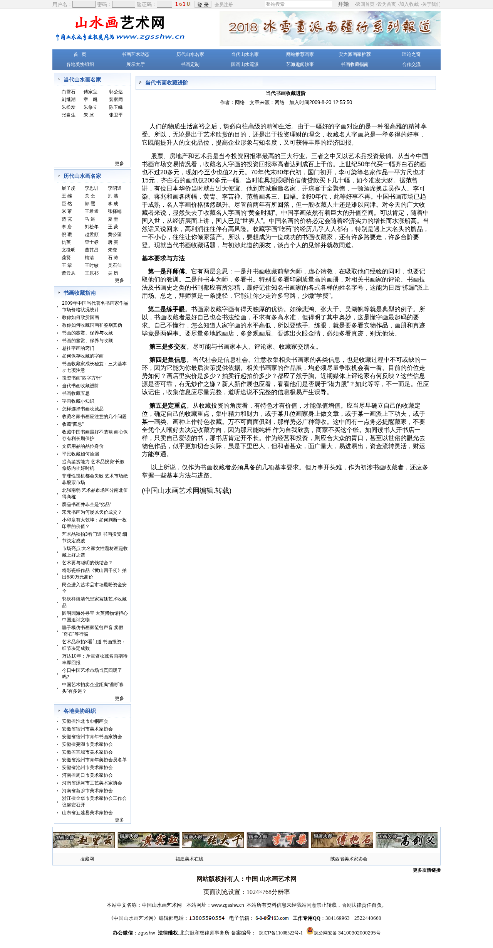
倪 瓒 (67, 234)
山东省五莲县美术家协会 (87, 812)
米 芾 (67, 211)
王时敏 (92, 265)
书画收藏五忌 (76, 393)
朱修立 (90, 107)
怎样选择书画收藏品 (83, 409)
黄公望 (115, 234)
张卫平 (116, 115)
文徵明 (68, 250)
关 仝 (90, 196)
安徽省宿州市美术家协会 (87, 729)
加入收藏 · (420, 4)
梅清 (89, 257)
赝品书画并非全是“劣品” (86, 504)
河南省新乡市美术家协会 (87, 790)
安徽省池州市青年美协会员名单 (94, 759)
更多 (119, 163)
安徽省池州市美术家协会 (87, 767)
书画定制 (190, 64)
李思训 (92, 188)
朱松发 (68, 107)
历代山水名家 (190, 54)
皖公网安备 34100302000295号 (347, 933)
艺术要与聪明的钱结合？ (87, 562)
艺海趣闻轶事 (300, 64)
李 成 (113, 203)
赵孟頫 (92, 234)
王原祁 (92, 273)
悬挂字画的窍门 (78, 348)
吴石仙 (115, 265)
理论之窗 (411, 54)
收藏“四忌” (73, 424)
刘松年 (92, 226)
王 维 (67, 196)
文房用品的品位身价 (83, 446)
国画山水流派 (245, 64)
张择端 (115, 211)
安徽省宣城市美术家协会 (87, 752)
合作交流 (411, 64)
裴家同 (116, 99)
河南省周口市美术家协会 (87, 775)
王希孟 (92, 211)
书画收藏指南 (355, 64)
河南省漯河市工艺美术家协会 (92, 783)
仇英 (66, 242)
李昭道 (115, 188)
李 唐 (67, 226)
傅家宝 (90, 91)
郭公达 (116, 91)
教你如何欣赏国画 (80, 317)
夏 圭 (113, 219)
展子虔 (68, 188)
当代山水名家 (245, 54)
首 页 (80, 54)
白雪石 (68, 91)
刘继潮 (68, 99)
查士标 (92, 242)
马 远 (90, 219)
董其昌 (92, 250)
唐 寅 (113, 242)
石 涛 (113, 257)
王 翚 (67, 265)
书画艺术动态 (135, 54)
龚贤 (66, 257)
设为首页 (386, 4)
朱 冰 (89, 115)
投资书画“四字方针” (82, 378)
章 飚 (90, 99)
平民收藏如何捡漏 (80, 454)
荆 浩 (113, 196)
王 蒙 (113, 226)
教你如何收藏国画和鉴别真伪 (92, 325)
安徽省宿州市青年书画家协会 (92, 736)
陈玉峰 (116, 107)
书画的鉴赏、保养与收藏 (87, 333)
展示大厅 (135, 64)
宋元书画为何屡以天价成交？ (92, 512)
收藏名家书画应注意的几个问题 (94, 416)
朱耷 (112, 250)
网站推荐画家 (300, 54)
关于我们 (431, 4)
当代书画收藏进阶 (80, 385)
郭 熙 (90, 203)
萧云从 (68, 273)
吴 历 (113, 273)
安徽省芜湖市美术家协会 (87, 744)
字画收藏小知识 (78, 401)
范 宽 (67, 219)
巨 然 (67, 203)
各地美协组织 (80, 64)
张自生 (68, 115)
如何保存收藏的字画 (83, 356)
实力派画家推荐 (355, 54)
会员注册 (224, 4)
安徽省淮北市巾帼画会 (85, 721)
